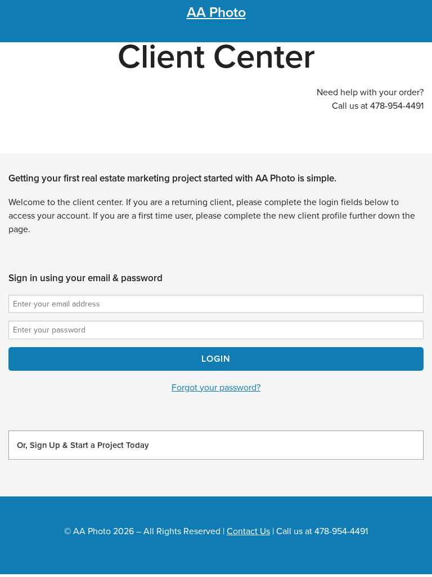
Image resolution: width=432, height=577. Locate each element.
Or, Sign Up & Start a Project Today (82, 445)
